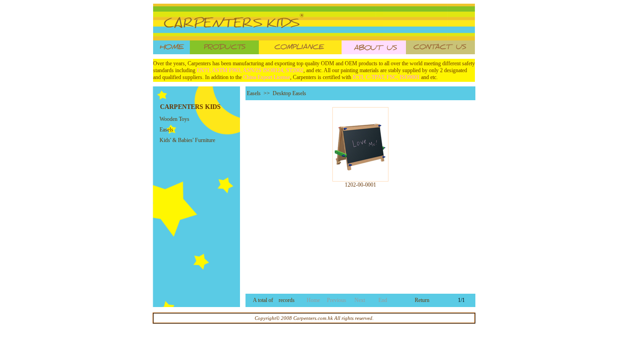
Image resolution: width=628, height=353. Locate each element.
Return (422, 300)
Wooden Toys (174, 119)
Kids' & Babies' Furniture (187, 140)
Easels (166, 129)
